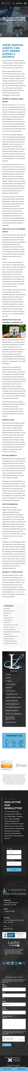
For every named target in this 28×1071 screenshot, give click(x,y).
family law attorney (20, 105)
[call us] (21, 3)
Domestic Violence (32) (9, 627)
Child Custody (11, 684)
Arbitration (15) (7, 613)
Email (21, 746)
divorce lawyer (9, 313)
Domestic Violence (12, 710)
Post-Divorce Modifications (10, 718)
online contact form (17, 592)
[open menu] (25, 3)
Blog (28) (6, 615)
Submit (14, 869)
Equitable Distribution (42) (10, 629)
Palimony (9, 681)
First (3, 992)
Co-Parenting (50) (8, 620)
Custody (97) (7, 622)
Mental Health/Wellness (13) (10, 636)
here (4, 776)
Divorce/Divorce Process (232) (11, 624)
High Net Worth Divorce (14, 697)
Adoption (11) (7, 608)
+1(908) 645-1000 (9, 911)
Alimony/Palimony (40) (9, 611)
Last (3, 998)
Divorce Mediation (12, 700)
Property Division (12, 694)
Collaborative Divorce (13, 707)
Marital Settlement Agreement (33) (12, 631)
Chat (14, 746)
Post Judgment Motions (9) (10, 641)
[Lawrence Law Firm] (6, 4)
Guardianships (11, 722)
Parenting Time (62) (8, 638)
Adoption (9, 687)
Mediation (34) (7, 634)
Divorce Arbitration (12, 704)
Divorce (8, 674)
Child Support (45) (8, 618)
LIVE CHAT (6, 1069)
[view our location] (19, 3)
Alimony (8, 677)
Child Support (10, 691)
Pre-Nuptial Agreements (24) (10, 643)
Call (7, 746)
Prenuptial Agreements (14, 714)
